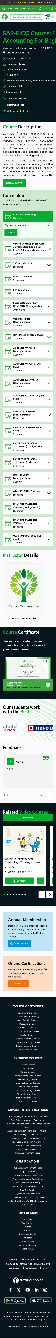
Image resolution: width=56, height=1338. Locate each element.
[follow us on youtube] (27, 1290)
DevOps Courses (27, 1072)
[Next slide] (49, 795)
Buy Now (21, 880)
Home (7, 8)
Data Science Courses (28, 1086)
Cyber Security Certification (28, 1193)
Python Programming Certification (27, 1186)
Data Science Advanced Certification (28, 1120)
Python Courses (28, 1064)
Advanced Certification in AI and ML (28, 1142)
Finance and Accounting (28, 1016)
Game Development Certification (28, 1175)
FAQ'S (44, 1268)
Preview (11, 232)
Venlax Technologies (16, 69)
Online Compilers (26, 8)
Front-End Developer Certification (28, 1179)
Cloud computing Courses (28, 1090)
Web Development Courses (28, 1038)
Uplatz (11, 867)
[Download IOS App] (41, 1301)
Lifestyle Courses (28, 1035)
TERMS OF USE (26, 1264)
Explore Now (20, 983)
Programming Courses (27, 1013)
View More (27, 817)
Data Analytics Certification (27, 1153)
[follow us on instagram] (45, 1290)
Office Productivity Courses (28, 1042)
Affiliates (28, 1238)
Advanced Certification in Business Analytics (28, 1131)
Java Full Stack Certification (28, 1145)
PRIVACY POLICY (41, 1264)
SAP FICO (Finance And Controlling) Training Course (22, 860)
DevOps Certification (28, 1171)
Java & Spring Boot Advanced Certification (28, 1116)
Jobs (44, 8)
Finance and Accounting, (19, 80)
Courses (28, 1219)
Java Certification (28, 1190)
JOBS (43, 1259)
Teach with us (28, 1249)
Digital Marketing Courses (28, 1046)
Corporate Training (28, 1245)
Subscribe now (21, 943)
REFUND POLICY (16, 1268)
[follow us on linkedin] (37, 1290)
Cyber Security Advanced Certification (27, 1138)
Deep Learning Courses (27, 1079)
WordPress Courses (28, 1049)
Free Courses (28, 1241)
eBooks (28, 1226)
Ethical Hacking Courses (28, 1094)
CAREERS (35, 1259)
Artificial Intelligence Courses (28, 1075)
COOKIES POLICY (32, 1268)
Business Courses (28, 1027)
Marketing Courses (27, 1024)
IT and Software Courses (28, 1031)
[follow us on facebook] (10, 1290)
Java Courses (28, 1068)
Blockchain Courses (28, 1101)
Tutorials (28, 1230)
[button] (4, 795)
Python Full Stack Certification (27, 1149)
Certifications (28, 1223)
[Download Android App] (15, 1300)
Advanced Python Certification (28, 1134)
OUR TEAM (24, 1259)
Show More (14, 183)
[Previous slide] (42, 795)
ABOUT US (13, 1259)
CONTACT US (12, 1264)
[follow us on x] (18, 1290)
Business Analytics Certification (28, 1168)
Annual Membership (28, 1234)
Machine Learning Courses (28, 1083)
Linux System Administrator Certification (28, 1197)
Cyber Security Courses (28, 1020)
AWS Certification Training (28, 1182)
